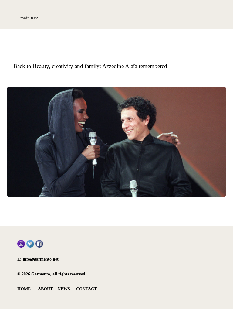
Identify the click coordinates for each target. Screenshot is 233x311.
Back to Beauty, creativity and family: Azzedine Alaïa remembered (90, 66)
